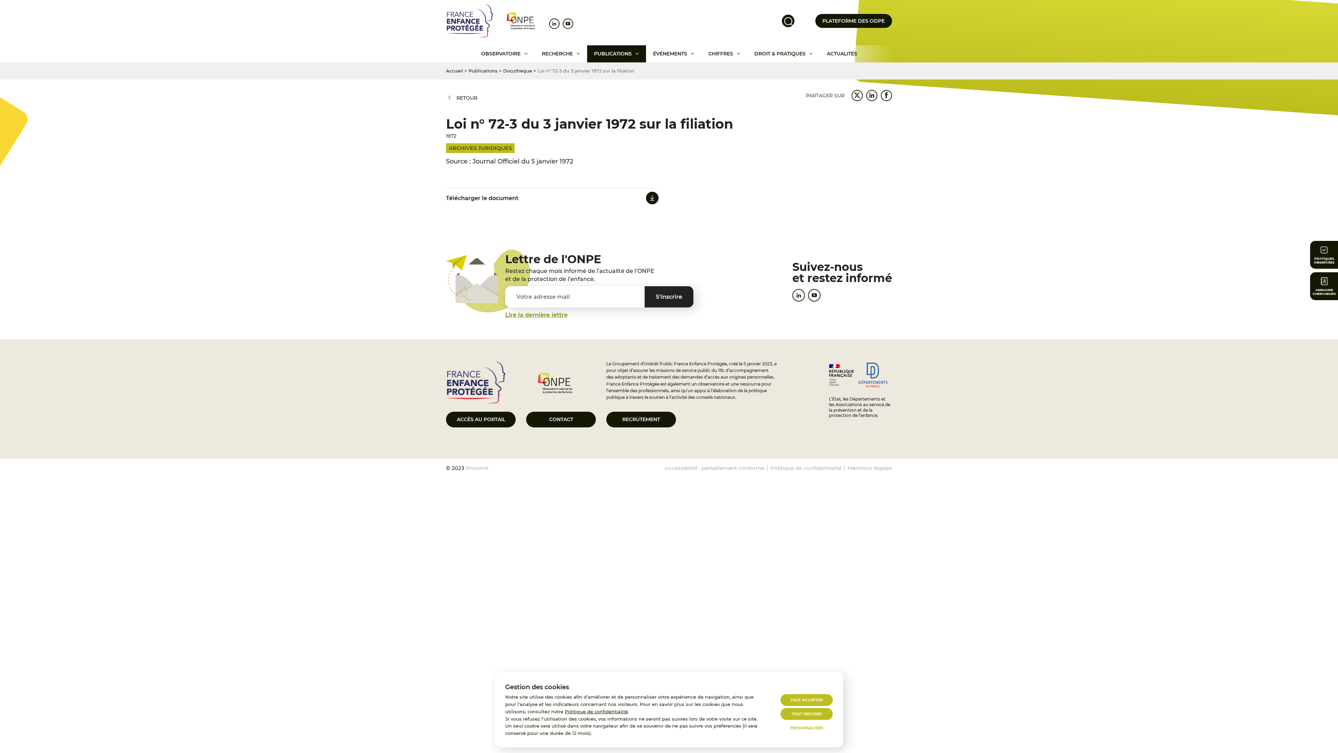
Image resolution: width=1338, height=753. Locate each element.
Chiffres (720, 54)
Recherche (557, 54)
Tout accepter (806, 700)
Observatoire (501, 54)
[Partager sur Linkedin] (871, 95)
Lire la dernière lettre (536, 315)
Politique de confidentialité (596, 711)
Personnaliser (806, 728)
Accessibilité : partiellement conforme (714, 468)
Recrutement (641, 419)
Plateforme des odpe (853, 21)
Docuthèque (517, 71)
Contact (561, 419)
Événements (670, 54)
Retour (466, 98)
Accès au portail (481, 419)
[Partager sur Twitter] (857, 95)
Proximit (477, 468)
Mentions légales (869, 468)
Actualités (842, 54)
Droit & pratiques (780, 54)
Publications (613, 54)
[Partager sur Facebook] (886, 95)
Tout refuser (807, 714)
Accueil (454, 71)
